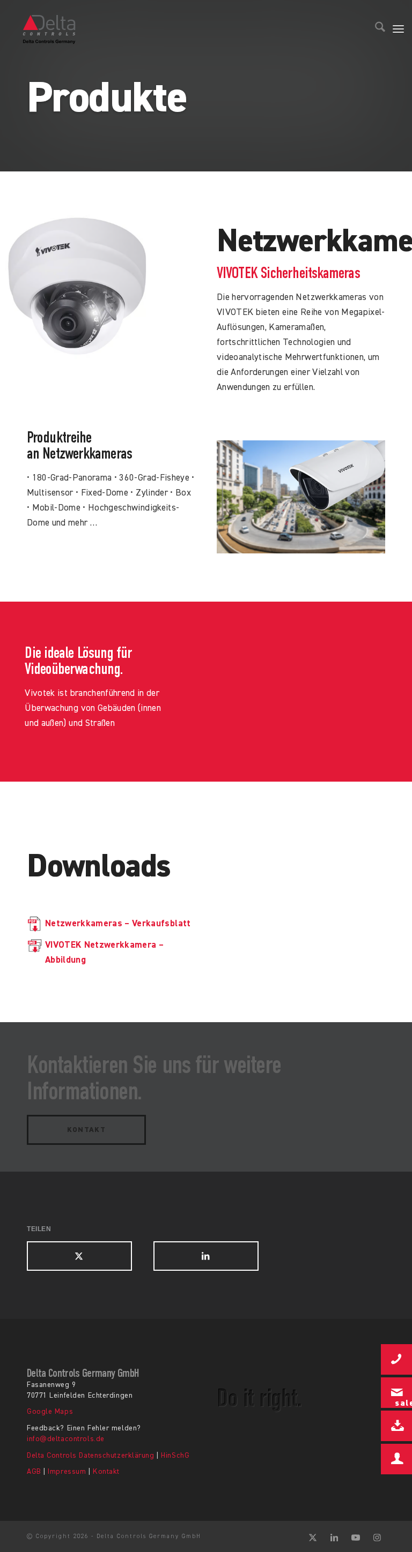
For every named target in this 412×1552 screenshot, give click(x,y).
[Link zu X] (313, 1536)
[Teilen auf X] (79, 1256)
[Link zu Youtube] (356, 1536)
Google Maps (50, 1411)
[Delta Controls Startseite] (49, 29)
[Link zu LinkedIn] (334, 1536)
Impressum (67, 1471)
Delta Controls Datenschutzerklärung (90, 1455)
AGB (34, 1471)
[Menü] (398, 29)
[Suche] (374, 29)
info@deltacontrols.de (66, 1439)
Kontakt (106, 1471)
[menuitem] (374, 29)
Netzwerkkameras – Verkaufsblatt (118, 923)
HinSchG (175, 1455)
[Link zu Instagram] (377, 1536)
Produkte (107, 99)
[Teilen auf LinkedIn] (206, 1256)
